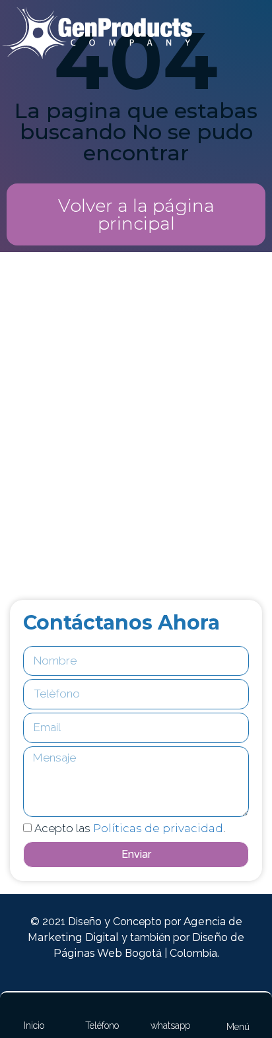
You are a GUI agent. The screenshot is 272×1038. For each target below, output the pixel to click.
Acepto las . (129, 828)
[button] (136, 214)
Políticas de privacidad (158, 828)
